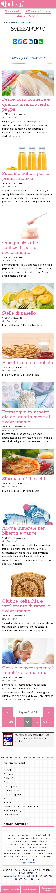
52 (36, 722)
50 (20, 722)
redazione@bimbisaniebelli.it (21, 876)
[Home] (20, 4)
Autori (6, 798)
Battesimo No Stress (28, 16)
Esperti (7, 802)
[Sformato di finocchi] (28, 462)
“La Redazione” (10, 117)
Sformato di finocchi (23, 479)
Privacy (7, 782)
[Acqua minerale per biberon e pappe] (28, 511)
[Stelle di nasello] (28, 296)
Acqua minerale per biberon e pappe (23, 530)
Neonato (15, 22)
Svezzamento (27, 22)
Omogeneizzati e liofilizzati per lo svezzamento (20, 248)
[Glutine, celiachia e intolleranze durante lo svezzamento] (28, 584)
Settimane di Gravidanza (38, 11)
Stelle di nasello (19, 313)
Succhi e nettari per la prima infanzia (25, 176)
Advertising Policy (12, 810)
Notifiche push (11, 814)
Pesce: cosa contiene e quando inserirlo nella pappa (26, 104)
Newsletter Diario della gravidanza (21, 806)
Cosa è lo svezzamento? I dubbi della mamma (28, 670)
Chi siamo (8, 773)
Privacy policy (10, 786)
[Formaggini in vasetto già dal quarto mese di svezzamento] (28, 395)
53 (45, 722)
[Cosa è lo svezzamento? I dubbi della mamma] (28, 651)
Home (6, 22)
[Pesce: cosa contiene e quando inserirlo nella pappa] (28, 83)
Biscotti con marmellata (27, 363)
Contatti (7, 769)
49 (11, 722)
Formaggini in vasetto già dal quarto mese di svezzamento (26, 417)
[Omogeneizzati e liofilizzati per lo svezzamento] (28, 226)
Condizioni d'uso (11, 790)
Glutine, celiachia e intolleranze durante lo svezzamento (26, 606)
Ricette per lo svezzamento (28, 58)
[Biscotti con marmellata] (28, 346)
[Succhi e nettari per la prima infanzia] (28, 157)
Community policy (12, 794)
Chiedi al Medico (13, 11)
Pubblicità (8, 778)
